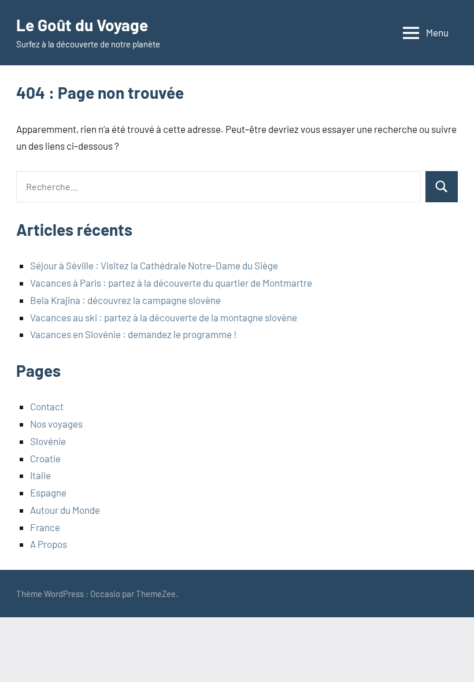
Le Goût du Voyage (82, 25)
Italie (40, 475)
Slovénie (48, 441)
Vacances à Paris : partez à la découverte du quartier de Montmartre (171, 282)
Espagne (48, 492)
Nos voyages (56, 423)
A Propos (48, 544)
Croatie (45, 458)
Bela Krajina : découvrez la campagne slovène (125, 300)
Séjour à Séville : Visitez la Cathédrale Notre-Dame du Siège (154, 265)
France (45, 527)
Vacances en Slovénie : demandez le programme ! (133, 334)
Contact (47, 406)
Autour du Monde (65, 510)
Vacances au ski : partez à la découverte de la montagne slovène (163, 317)
